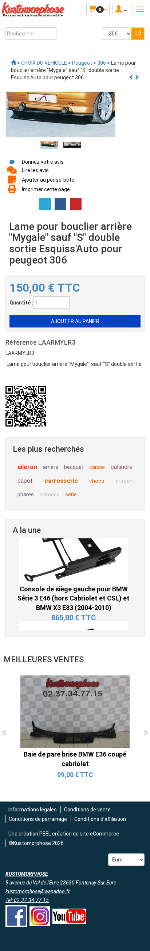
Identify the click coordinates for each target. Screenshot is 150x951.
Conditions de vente (87, 809)
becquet (74, 467)
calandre (122, 466)
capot (25, 480)
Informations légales (32, 809)
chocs (96, 481)
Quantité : (21, 303)
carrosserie (61, 480)
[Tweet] (45, 204)
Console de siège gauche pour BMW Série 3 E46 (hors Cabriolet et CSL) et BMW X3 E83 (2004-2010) (73, 581)
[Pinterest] (76, 204)
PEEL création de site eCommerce (79, 834)
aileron (27, 466)
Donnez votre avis (43, 162)
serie (71, 494)
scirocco (49, 494)
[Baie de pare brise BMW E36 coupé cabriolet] (75, 711)
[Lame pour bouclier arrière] (49, 145)
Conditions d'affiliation (100, 819)
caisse (97, 467)
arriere (50, 467)
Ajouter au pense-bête (48, 180)
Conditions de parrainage (38, 819)
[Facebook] (60, 204)
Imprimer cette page (46, 189)
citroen (124, 481)
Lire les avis (35, 170)
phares (25, 494)
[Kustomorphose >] (13, 63)
